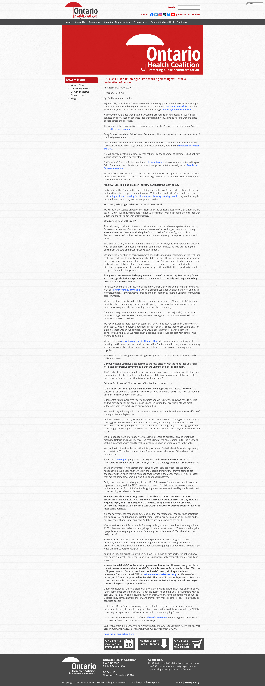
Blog (73, 98)
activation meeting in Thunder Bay (139, 341)
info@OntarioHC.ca (115, 666)
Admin (179, 682)
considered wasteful (175, 106)
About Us (80, 22)
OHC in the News (80, 91)
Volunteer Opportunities (117, 22)
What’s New (77, 85)
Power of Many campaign (126, 289)
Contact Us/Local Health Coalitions (169, 22)
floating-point (153, 682)
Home (68, 22)
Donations (94, 22)
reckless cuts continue (119, 129)
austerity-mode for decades (177, 109)
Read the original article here (119, 633)
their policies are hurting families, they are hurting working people (143, 196)
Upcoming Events (80, 88)
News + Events (76, 79)
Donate (196, 14)
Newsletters (140, 22)
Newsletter (184, 14)
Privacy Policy (192, 682)
